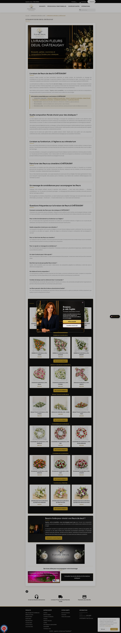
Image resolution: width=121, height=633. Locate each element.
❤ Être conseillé (72, 321)
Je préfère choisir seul (71, 325)
